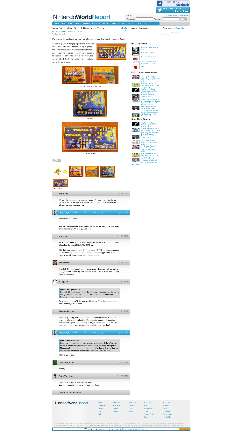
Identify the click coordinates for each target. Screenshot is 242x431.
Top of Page (167, 414)
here (89, 229)
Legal (146, 411)
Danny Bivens (60, 31)
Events (113, 23)
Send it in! (180, 28)
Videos (138, 23)
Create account (173, 15)
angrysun (63, 193)
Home (56, 23)
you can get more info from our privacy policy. (125, 429)
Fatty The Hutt (66, 376)
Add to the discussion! (70, 392)
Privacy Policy (149, 414)
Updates (168, 402)
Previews (86, 23)
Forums (130, 23)
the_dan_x (64, 212)
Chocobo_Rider (66, 362)
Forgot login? (184, 15)
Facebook (166, 411)
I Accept (184, 429)
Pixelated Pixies (66, 311)
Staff (99, 414)
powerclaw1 (65, 262)
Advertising (148, 408)
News (63, 23)
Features (105, 23)
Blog (124, 28)
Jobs (145, 417)
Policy (146, 405)
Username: (131, 19)
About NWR (148, 402)
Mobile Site (167, 417)
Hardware (117, 411)
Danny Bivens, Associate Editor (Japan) (87, 212)
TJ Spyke (63, 281)
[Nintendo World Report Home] (82, 17)
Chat (144, 23)
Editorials (96, 23)
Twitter (165, 408)
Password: (158, 19)
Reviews (78, 23)
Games (70, 23)
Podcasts (122, 23)
